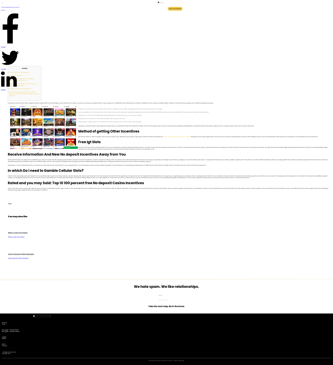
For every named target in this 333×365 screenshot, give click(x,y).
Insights (4, 337)
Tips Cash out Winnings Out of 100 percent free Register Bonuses (23, 84)
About (4, 344)
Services (4, 323)
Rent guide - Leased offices (10, 330)
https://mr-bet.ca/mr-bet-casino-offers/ (177, 137)
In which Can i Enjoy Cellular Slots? (20, 89)
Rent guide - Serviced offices (11, 331)
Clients (4, 338)
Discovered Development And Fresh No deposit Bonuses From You (22, 79)
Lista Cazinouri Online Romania (21, 254)
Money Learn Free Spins (17, 232)
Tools (3, 324)
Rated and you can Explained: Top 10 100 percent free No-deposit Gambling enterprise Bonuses (24, 94)
